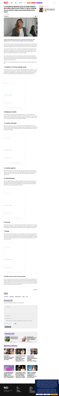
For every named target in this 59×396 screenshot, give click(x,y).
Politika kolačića (32, 392)
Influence (6, 16)
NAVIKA (23, 296)
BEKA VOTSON (6, 296)
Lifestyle (20, 2)
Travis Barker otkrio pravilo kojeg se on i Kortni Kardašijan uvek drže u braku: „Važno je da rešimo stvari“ (20, 375)
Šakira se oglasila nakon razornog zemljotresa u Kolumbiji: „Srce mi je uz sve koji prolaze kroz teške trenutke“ (32, 376)
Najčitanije (41, 6)
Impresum (31, 387)
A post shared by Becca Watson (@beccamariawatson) (15, 107)
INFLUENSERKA (11, 296)
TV (24, 2)
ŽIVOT (27, 296)
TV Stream (34, 2)
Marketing (31, 388)
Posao (31, 389)
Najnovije (47, 6)
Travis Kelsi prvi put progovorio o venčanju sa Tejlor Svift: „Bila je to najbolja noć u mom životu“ (20, 359)
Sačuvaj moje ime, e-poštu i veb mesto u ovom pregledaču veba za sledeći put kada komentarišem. (19, 320)
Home (12, 2)
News (16, 2)
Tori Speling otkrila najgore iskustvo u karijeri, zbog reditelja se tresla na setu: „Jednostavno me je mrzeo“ (9, 375)
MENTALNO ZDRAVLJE (18, 296)
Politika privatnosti (33, 391)
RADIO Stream (19, 391)
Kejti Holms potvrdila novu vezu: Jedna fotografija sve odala (9, 357)
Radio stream (39, 2)
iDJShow (28, 2)
